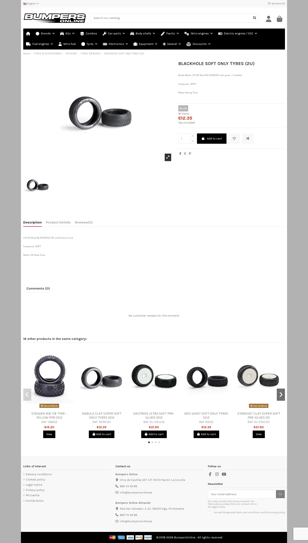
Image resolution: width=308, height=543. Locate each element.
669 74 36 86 (128, 486)
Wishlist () (278, 3)
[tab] (84, 223)
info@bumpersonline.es (136, 492)
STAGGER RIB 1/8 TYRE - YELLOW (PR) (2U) (49, 415)
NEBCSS (105, 422)
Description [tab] (32, 222)
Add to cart (214, 138)
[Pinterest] (190, 153)
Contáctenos (35, 501)
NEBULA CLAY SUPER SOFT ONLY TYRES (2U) (102, 415)
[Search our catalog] (254, 18)
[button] (172, 44)
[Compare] (49, 408)
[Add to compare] (248, 138)
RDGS (209, 422)
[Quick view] (55, 408)
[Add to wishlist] (234, 138)
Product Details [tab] (58, 222)
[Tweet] (185, 153)
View (49, 434)
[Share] (180, 153)
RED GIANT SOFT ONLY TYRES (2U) (206, 415)
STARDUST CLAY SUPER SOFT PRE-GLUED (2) (258, 415)
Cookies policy (35, 479)
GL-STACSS (262, 422)
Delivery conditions (39, 474)
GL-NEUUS (157, 422)
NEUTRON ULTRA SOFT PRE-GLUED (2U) (154, 415)
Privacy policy (35, 490)
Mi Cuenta (32, 495)
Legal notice (34, 485)
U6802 (52, 422)
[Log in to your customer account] (269, 19)
